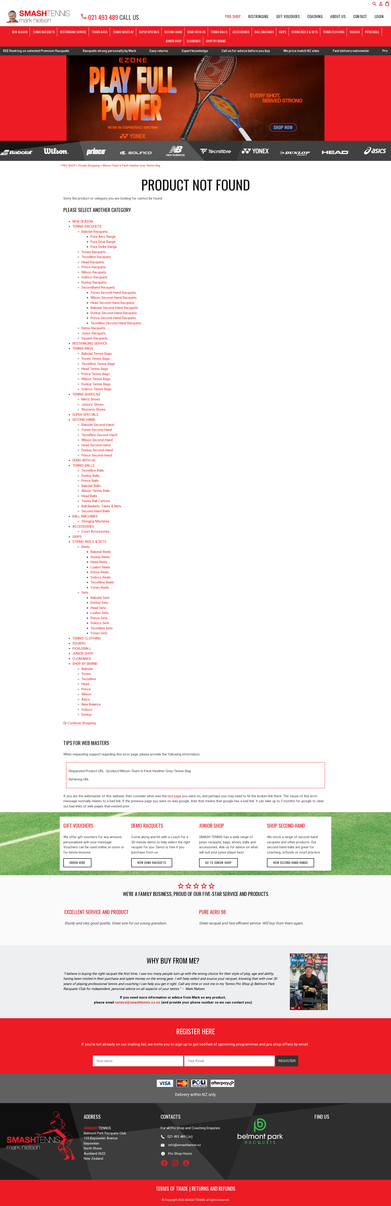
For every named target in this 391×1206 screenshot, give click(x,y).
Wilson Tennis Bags (95, 379)
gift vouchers (78, 825)
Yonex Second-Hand (96, 430)
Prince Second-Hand (96, 455)
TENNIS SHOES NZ (123, 31)
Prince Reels (100, 572)
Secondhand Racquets (98, 287)
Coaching (315, 16)
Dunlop (86, 714)
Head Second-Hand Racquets (112, 303)
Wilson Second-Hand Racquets (114, 298)
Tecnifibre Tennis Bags (98, 364)
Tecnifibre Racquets (96, 257)
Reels (85, 547)
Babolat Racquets (94, 232)
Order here (77, 862)
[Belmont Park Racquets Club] (260, 1153)
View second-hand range (290, 862)
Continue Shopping (82, 723)
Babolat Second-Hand (97, 425)
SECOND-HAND (173, 31)
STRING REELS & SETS (304, 31)
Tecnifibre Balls (92, 470)
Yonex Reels (100, 587)
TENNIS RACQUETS (44, 31)
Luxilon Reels (100, 567)
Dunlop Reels (100, 557)
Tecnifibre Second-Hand (99, 435)
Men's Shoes (90, 399)
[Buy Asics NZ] (374, 151)
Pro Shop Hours (178, 1154)
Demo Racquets (93, 328)
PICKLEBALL (372, 31)
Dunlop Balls (90, 476)
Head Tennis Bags (94, 369)
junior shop (211, 825)
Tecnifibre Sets (102, 628)
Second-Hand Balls (95, 511)
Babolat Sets (100, 598)
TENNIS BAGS (99, 31)
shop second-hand (286, 825)
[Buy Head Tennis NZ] (335, 151)
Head (85, 684)
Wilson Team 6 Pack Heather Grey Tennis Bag (131, 165)
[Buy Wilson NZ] (56, 151)
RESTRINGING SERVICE (73, 31)
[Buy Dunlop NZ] (295, 151)
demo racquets (147, 825)
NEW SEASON (19, 31)
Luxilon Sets (100, 613)
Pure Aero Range (103, 237)
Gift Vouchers (288, 16)
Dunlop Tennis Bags (96, 384)
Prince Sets (99, 618)
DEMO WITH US (196, 31)
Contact (360, 16)
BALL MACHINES (264, 31)
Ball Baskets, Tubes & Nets (101, 506)
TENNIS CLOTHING (333, 31)
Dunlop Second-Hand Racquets (114, 313)
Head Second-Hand (95, 445)
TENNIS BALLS (219, 31)
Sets (84, 592)
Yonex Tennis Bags (95, 359)
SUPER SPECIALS (149, 31)
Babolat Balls (91, 486)
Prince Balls (90, 481)
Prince (86, 689)
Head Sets (98, 608)
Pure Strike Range (104, 247)
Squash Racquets (94, 338)
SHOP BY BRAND (216, 40)
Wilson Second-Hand (97, 440)
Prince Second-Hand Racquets (113, 318)
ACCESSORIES (241, 31)
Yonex (86, 674)
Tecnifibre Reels (102, 582)
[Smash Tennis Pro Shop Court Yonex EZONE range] (195, 98)
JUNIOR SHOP (173, 40)
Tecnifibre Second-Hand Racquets (116, 323)
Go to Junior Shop (218, 862)
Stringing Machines (95, 521)
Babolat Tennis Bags (96, 354)
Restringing (258, 16)
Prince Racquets (93, 267)
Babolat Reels (101, 552)
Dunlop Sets (99, 603)
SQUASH (355, 31)
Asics (85, 699)
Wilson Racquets (93, 272)
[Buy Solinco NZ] (135, 151)
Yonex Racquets (93, 252)
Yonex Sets (99, 633)
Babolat (87, 669)
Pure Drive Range (103, 242)
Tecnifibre (88, 679)
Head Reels (99, 562)
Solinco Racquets (94, 277)
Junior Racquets (93, 333)
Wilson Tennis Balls (95, 491)
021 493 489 (99, 17)
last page (174, 796)
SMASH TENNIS (195, 1199)
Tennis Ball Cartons (95, 501)
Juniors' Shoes (92, 404)
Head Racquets (92, 262)
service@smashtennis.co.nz (137, 1002)
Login (379, 16)
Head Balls (89, 496)
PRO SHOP (233, 16)
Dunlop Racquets (94, 282)
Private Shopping (89, 165)
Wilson (86, 694)
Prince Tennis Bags (95, 374)
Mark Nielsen (195, 989)
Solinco (87, 710)
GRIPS (282, 31)
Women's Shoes (93, 409)
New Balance (91, 704)
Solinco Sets (100, 623)
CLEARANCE (194, 40)
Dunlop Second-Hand (97, 450)
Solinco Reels (101, 577)
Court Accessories (95, 531)
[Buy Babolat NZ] (16, 151)
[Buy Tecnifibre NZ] (215, 151)
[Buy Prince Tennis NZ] (96, 151)
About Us (338, 16)
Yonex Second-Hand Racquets (113, 293)
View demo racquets (151, 862)
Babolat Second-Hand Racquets (114, 308)
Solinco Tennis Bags (96, 389)
